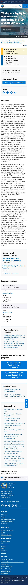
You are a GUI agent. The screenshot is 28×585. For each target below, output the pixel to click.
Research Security (6, 569)
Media (3, 548)
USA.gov (14, 580)
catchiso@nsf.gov (7, 293)
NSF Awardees (5, 544)
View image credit (22, 36)
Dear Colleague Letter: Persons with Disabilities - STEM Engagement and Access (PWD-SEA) (14, 337)
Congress (3, 546)
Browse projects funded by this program (14, 365)
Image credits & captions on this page (14, 478)
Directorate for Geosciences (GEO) (14, 444)
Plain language (4, 582)
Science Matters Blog (6, 535)
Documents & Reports (7, 559)
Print (25, 45)
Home (3, 41)
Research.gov (4, 573)
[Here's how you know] (14, 2)
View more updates (11, 273)
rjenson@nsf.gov (7, 312)
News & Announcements (7, 530)
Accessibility (20, 580)
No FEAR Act (7, 580)
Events (3, 532)
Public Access (4, 564)
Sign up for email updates (11, 501)
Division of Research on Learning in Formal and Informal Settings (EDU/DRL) (14, 425)
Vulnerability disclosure (6, 577)
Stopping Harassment (7, 566)
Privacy (24, 577)
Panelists (3, 553)
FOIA (2, 580)
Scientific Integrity (6, 571)
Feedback (26, 405)
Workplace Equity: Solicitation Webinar (14, 267)
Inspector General (17, 577)
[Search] (20, 6)
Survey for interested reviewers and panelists (11, 259)
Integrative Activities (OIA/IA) (12, 461)
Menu (25, 6)
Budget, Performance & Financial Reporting (12, 562)
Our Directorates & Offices (8, 519)
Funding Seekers (5, 541)
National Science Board (7, 521)
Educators (3, 550)
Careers (3, 517)
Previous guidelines (14, 83)
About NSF (4, 514)
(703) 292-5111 (5, 497)
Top (25, 465)
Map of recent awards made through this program (14, 374)
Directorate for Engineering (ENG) (14, 441)
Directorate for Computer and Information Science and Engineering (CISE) (13, 436)
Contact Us (4, 523)
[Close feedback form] (26, 400)
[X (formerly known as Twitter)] (6, 505)
